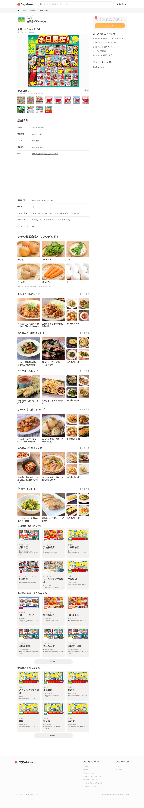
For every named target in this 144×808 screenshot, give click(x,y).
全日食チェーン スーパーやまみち (105, 43)
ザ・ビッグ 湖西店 (99, 51)
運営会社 (85, 766)
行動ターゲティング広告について (92, 776)
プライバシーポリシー (89, 773)
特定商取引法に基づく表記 (90, 779)
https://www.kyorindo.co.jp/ (42, 200)
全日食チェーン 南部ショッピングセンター (108, 38)
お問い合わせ (122, 4)
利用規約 (85, 769)
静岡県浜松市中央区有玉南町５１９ (45, 154)
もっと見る (84, 294)
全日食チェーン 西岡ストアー (103, 47)
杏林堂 (30, 18)
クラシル (118, 766)
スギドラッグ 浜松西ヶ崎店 (102, 55)
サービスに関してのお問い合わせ (92, 783)
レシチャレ (119, 769)
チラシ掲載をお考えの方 (90, 786)
